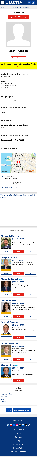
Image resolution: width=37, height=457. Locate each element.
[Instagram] (17, 425)
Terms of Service (18, 444)
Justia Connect (18, 430)
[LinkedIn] (8, 425)
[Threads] (20, 425)
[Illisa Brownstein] (6, 307)
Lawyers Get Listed (21, 410)
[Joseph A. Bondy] (6, 264)
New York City (24, 7)
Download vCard (11, 187)
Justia (3, 7)
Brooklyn (4, 396)
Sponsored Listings (18, 231)
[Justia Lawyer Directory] (29, 425)
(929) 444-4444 (18, 282)
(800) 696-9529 (18, 303)
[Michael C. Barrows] (6, 242)
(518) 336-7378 (18, 346)
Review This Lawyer (18, 58)
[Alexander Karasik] (6, 286)
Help (18, 441)
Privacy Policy (18, 448)
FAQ (9, 410)
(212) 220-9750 (18, 325)
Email (30, 252)
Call (18, 252)
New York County (7, 401)
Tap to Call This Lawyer (18, 17)
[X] (26, 425)
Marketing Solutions (18, 452)
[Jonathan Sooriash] (6, 350)
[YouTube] (11, 425)
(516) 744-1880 (18, 239)
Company (18, 437)
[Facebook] (14, 425)
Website (6, 252)
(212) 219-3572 (18, 260)
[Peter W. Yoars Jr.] (6, 329)
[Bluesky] (23, 425)
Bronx (3, 399)
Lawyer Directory (12, 7)
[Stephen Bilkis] (6, 372)
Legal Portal (18, 433)
